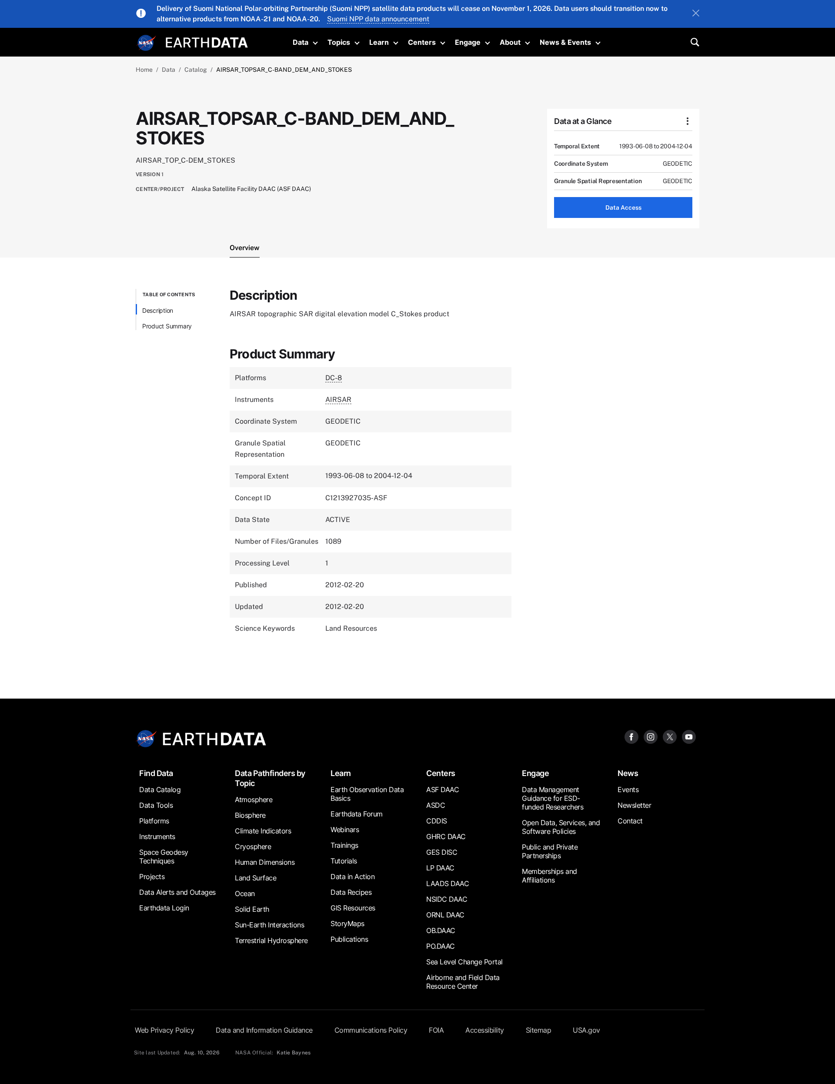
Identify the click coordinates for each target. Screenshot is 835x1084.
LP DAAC (440, 867)
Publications (349, 939)
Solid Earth (252, 909)
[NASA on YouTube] (689, 736)
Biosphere (250, 815)
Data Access (623, 207)
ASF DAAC (442, 789)
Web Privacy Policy (164, 1030)
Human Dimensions (264, 862)
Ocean (245, 893)
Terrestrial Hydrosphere (271, 940)
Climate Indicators (263, 830)
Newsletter (634, 805)
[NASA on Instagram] (651, 736)
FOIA (436, 1030)
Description (157, 310)
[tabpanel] (417, 473)
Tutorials (344, 860)
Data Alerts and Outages (177, 892)
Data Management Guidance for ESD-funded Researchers (552, 798)
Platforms (154, 820)
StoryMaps (347, 923)
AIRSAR (338, 399)
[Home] (207, 41)
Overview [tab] (245, 248)
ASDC (435, 805)
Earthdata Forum (357, 814)
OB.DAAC (440, 930)
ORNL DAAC (445, 914)
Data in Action (352, 876)
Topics (338, 42)
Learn (379, 42)
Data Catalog (159, 789)
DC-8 (333, 378)
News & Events (565, 42)
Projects (151, 876)
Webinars (345, 829)
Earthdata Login (164, 907)
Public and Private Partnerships (550, 851)
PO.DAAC (440, 946)
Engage (468, 42)
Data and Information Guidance (264, 1030)
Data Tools (156, 805)
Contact (630, 820)
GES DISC (441, 852)
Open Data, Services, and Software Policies (561, 827)
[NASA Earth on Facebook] (631, 736)
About (510, 42)
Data (300, 42)
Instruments (157, 836)
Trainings (344, 845)
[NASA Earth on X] (670, 736)
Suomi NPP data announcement (378, 19)
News (628, 773)
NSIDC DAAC (446, 899)
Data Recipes (351, 892)
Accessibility (484, 1030)
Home (144, 69)
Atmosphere (253, 799)
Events (628, 789)
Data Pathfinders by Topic (270, 778)
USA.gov (586, 1030)
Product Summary (167, 326)
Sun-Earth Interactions (269, 924)
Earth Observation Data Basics (367, 794)
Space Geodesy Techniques (163, 856)
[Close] (696, 14)
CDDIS (436, 820)
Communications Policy (370, 1030)
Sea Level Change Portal (464, 961)
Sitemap (538, 1030)
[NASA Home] (146, 43)
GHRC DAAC (446, 836)
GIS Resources (353, 907)
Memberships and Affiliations (549, 875)
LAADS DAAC (447, 883)
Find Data (156, 773)
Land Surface (255, 877)
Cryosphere (253, 846)
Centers (422, 42)
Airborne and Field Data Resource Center (463, 981)
